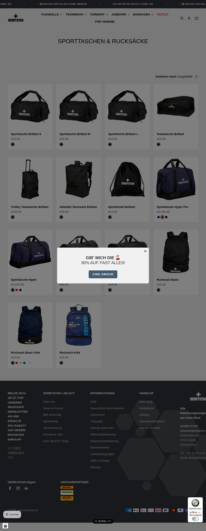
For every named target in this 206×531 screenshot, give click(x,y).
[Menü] (201, 499)
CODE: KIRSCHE (103, 274)
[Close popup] (145, 251)
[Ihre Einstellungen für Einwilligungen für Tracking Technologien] (5, 525)
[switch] (195, 519)
